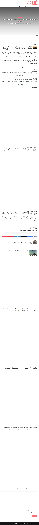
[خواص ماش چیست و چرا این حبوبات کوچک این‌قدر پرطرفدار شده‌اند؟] (24, 398)
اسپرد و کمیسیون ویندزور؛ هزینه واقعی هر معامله (24, 368)
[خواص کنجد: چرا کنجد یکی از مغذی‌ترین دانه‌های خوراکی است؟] (6, 398)
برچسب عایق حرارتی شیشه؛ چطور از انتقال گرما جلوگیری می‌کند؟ (33, 256)
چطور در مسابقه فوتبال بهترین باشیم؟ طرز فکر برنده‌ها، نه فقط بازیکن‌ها (17, 47)
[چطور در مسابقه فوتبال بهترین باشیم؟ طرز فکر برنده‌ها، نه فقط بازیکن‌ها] (23, 47)
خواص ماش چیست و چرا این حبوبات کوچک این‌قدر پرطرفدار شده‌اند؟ (24, 428)
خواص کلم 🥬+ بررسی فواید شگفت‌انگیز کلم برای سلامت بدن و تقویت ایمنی (24, 488)
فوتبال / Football (7, 232)
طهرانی (31, 240)
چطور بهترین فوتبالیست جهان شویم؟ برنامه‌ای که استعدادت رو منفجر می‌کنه (29, 47)
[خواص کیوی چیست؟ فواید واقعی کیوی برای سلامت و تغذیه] (33, 457)
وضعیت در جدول (37, 38)
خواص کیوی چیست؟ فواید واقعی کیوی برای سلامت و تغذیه (33, 487)
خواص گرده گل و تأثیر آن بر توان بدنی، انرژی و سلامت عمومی (15, 308)
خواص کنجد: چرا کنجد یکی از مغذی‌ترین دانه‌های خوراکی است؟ (6, 428)
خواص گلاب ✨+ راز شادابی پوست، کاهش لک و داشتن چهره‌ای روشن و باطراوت (15, 488)
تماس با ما (12, 523)
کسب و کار (20, 6)
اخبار (37, 6)
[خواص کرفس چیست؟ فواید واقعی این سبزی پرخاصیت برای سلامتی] (15, 338)
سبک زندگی (34, 6)
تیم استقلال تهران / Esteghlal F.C (32, 232)
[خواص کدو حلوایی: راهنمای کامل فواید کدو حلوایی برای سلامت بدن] (6, 457)
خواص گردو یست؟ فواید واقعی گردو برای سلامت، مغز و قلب (15, 428)
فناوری (23, 6)
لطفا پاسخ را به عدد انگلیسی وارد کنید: (33, 512)
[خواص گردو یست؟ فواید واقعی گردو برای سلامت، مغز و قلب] (15, 398)
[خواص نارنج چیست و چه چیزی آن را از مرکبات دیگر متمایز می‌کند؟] (6, 278)
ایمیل (36, 507)
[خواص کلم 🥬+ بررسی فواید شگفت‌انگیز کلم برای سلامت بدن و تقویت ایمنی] (24, 457)
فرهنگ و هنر (26, 6)
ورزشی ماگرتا (26, 40)
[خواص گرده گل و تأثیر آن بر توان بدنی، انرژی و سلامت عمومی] (15, 278)
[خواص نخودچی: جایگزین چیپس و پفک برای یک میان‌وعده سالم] (24, 278)
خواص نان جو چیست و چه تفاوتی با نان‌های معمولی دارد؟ (33, 368)
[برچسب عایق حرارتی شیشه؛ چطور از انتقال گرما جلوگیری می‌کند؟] (33, 252)
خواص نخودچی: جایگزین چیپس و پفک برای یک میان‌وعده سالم (24, 308)
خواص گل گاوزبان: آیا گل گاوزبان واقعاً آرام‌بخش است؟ (33, 428)
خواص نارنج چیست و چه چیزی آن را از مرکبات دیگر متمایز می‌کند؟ (6, 308)
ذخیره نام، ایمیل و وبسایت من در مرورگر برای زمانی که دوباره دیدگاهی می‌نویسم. (28, 510)
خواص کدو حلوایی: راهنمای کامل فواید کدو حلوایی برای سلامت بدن (6, 487)
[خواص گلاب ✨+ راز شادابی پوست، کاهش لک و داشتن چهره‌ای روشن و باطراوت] (15, 457)
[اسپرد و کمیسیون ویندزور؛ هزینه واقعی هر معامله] (24, 338)
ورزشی (18, 17)
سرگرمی (30, 6)
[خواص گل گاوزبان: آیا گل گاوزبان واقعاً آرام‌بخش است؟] (33, 398)
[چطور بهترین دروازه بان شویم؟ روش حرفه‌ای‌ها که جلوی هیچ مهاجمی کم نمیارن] (10, 47)
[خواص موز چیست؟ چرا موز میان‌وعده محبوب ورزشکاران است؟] (6, 338)
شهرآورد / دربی (13, 232)
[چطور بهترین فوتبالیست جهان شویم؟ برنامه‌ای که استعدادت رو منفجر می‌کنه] (35, 47)
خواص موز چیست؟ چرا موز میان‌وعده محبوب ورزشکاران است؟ (6, 368)
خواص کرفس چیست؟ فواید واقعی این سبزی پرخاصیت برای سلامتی (15, 368)
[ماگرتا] (32, 2)
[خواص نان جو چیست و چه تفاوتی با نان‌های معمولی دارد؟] (33, 338)
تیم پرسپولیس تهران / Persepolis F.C (21, 232)
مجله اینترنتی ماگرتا (16, 523)
